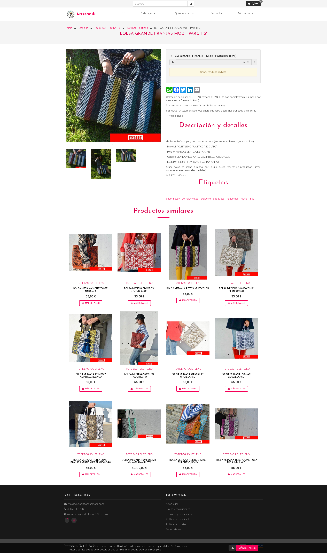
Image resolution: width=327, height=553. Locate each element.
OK (232, 548)
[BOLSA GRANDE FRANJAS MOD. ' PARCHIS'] (113, 95)
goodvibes (218, 198)
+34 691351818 (75, 509)
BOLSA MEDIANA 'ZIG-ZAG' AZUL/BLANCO (236, 375)
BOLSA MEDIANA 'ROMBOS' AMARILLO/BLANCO (91, 375)
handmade (232, 198)
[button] (253, 3)
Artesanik (85, 14)
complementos (190, 198)
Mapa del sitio (173, 529)
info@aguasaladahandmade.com (85, 504)
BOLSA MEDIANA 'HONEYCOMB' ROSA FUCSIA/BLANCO (236, 461)
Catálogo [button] (146, 13)
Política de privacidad (177, 519)
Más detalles (92, 303)
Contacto (216, 13)
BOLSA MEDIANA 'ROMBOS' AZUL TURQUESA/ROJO (187, 461)
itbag (251, 198)
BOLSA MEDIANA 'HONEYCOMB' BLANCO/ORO (236, 289)
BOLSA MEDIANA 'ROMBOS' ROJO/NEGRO (139, 375)
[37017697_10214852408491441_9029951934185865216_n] (101, 163)
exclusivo (206, 198)
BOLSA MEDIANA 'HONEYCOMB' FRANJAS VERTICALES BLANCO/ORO (91, 461)
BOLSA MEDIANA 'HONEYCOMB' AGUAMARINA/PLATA (139, 461)
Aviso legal (172, 504)
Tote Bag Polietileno (90, 283)
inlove (243, 198)
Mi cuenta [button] (244, 13)
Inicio (123, 13)
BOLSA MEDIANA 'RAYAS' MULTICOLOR (188, 288)
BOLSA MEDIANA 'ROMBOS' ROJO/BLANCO (139, 289)
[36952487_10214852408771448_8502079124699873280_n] (126, 155)
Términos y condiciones (179, 514)
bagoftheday (173, 198)
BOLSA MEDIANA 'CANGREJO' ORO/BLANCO (188, 375)
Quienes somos (184, 13)
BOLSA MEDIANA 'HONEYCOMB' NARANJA (90, 289)
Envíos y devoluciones (178, 509)
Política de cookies (176, 524)
